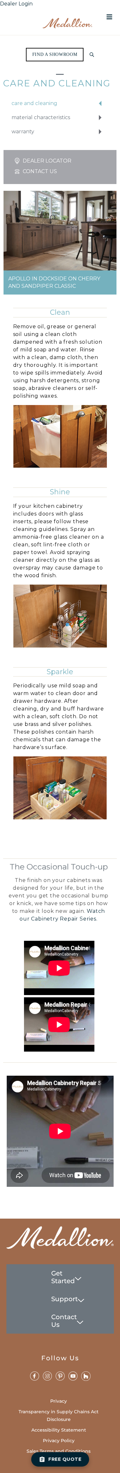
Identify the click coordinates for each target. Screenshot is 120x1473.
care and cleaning (34, 103)
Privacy (58, 1401)
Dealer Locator (47, 161)
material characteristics (41, 117)
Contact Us (40, 171)
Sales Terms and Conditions (59, 1451)
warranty (23, 131)
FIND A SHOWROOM (54, 54)
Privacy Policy (59, 1440)
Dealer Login (16, 4)
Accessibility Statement (58, 1430)
